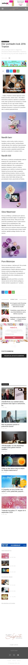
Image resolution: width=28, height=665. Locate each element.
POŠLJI (14, 337)
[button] (14, 328)
